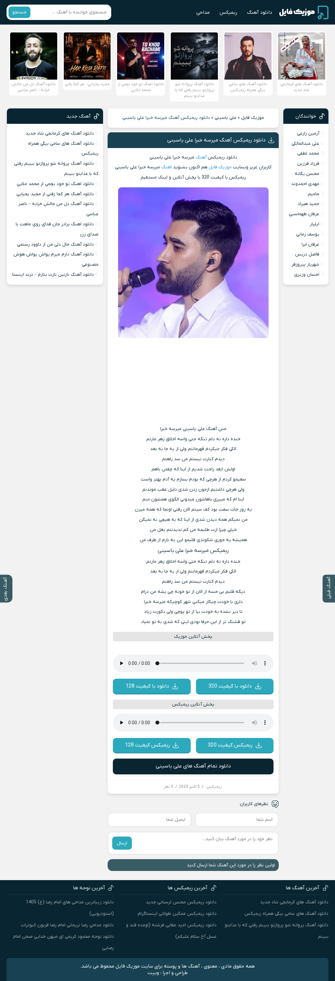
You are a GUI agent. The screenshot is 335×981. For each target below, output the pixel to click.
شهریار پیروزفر (305, 264)
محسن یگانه (307, 174)
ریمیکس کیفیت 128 (147, 745)
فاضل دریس (307, 254)
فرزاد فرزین (308, 163)
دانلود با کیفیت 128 (147, 686)
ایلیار (314, 224)
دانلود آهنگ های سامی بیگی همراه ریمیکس (286, 914)
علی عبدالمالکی (305, 144)
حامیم (313, 194)
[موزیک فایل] (303, 12)
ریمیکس (228, 12)
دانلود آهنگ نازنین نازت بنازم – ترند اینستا (53, 275)
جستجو (19, 12)
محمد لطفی (308, 153)
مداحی (203, 12)
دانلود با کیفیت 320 (230, 686)
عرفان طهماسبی (304, 214)
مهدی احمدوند (305, 184)
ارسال (122, 843)
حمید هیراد (308, 204)
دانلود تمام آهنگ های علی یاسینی (193, 766)
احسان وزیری (306, 275)
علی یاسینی (226, 118)
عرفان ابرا (310, 244)
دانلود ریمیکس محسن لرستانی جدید (181, 902)
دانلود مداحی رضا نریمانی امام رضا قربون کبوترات (67, 925)
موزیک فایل (252, 118)
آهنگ (201, 157)
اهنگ (166, 167)
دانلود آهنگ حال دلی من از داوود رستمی (55, 244)
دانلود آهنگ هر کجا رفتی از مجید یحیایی (55, 194)
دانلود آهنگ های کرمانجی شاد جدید (60, 133)
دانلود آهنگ (259, 12)
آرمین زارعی (308, 133)
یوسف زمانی (307, 234)
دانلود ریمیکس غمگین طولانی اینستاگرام (177, 914)
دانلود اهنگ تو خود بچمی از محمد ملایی (55, 184)
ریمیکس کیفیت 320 (230, 745)
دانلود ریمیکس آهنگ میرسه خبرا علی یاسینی (216, 140)
